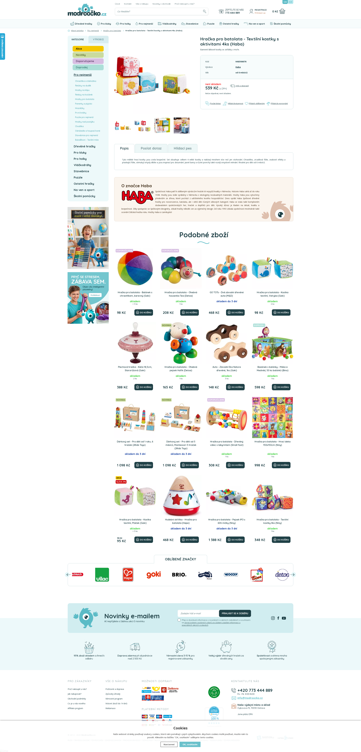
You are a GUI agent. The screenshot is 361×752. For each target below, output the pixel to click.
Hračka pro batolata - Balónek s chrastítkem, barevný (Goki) (135, 294)
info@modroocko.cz (250, 698)
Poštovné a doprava (114, 689)
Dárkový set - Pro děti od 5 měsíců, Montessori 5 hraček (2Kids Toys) (181, 445)
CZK (285, 2)
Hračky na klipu (82, 90)
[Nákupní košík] (282, 11)
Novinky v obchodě (161, 4)
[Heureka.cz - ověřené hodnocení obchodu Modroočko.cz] (214, 717)
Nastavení (169, 744)
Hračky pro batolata (84, 99)
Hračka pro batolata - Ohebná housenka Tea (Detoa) (181, 294)
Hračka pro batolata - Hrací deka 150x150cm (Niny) (272, 443)
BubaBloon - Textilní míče (87, 140)
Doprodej (82, 67)
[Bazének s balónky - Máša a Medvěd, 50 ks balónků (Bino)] (272, 343)
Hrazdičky (79, 108)
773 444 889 (232, 12)
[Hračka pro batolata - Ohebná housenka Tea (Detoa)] (181, 268)
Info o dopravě (242, 85)
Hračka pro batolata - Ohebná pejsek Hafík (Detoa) (181, 369)
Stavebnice (192, 23)
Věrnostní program (114, 698)
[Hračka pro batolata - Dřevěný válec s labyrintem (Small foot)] (226, 417)
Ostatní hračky (231, 23)
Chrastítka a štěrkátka (85, 81)
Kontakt (127, 4)
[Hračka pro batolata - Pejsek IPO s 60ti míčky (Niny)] (226, 495)
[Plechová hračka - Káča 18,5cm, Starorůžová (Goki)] (135, 343)
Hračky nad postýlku (84, 122)
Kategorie (78, 39)
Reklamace (110, 708)
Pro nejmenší (146, 23)
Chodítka (79, 126)
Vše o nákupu (142, 4)
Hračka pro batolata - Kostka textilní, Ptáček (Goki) (135, 521)
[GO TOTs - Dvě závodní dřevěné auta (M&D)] (226, 268)
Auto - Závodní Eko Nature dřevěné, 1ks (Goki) (227, 369)
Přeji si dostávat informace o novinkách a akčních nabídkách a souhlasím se (216, 622)
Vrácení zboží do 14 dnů (116, 703)
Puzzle (210, 23)
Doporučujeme (85, 61)
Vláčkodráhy (169, 23)
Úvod (117, 4)
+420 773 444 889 (255, 690)
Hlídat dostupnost (235, 103)
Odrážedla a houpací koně (87, 131)
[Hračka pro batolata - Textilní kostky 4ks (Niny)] (272, 495)
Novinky (81, 55)
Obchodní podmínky (77, 698)
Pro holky (125, 23)
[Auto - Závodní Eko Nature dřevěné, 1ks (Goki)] (226, 343)
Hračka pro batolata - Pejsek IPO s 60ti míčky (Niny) (226, 521)
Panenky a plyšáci (83, 103)
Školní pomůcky (282, 23)
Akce (79, 48)
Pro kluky (106, 23)
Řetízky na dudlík (83, 85)
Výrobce (98, 39)
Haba (238, 67)
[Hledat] (204, 11)
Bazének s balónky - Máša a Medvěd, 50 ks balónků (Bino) (272, 369)
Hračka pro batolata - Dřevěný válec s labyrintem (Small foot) (226, 443)
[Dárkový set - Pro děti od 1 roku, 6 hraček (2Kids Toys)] (135, 417)
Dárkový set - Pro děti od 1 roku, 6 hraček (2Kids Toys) (135, 443)
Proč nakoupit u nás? (184, 4)
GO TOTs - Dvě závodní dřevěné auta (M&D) (227, 294)
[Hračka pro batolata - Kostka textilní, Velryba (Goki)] (272, 268)
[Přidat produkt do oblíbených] (152, 251)
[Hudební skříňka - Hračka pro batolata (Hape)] (181, 495)
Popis (124, 148)
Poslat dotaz (215, 103)
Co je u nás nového (76, 703)
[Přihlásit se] (251, 11)
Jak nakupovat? (74, 694)
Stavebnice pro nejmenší (86, 135)
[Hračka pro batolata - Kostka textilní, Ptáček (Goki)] (135, 495)
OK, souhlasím (190, 744)
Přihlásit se (260, 13)
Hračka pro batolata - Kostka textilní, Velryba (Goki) (272, 294)
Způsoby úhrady (112, 694)
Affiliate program (75, 708)
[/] (89, 646)
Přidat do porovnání (279, 103)
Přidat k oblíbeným (257, 103)
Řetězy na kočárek (84, 94)
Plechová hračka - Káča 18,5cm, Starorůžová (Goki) (135, 369)
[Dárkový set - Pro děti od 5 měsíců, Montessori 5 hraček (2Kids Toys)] (181, 417)
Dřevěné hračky (83, 23)
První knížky (80, 112)
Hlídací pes (183, 148)
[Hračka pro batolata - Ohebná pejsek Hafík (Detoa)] (181, 343)
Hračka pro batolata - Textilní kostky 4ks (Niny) (272, 521)
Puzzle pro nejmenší (84, 117)
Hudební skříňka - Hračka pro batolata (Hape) (181, 521)
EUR (290, 2)
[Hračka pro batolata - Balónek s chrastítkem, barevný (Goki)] (135, 268)
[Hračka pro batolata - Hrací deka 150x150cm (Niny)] (272, 417)
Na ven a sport (257, 23)
